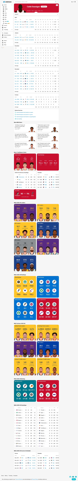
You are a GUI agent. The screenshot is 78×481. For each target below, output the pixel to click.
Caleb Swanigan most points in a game (24, 114)
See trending (19, 118)
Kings (42, 443)
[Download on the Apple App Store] (70, 477)
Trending (10, 475)
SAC (53, 179)
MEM (28, 60)
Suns (19, 179)
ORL (53, 465)
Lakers (42, 417)
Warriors (20, 187)
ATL (45, 465)
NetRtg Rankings (18, 299)
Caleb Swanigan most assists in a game (24, 112)
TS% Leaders (17, 256)
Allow (74, 479)
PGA (6, 21)
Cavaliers (20, 417)
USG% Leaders (18, 342)
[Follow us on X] (75, 476)
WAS (54, 468)
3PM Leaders (40, 240)
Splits (39, 10)
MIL (27, 76)
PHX (27, 39)
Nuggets (42, 415)
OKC (30, 468)
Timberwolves (21, 177)
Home (2, 475)
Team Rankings (41, 154)
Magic (19, 428)
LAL (27, 86)
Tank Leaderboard (42, 299)
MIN (27, 78)
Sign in (72, 1)
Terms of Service (18, 479)
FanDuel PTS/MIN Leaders (20, 359)
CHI (22, 460)
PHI (27, 50)
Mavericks (43, 438)
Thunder (42, 410)
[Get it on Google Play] (73, 477)
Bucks (19, 435)
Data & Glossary (7, 35)
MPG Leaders (40, 342)
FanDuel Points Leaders (20, 326)
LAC (27, 81)
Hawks (19, 423)
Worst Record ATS (42, 381)
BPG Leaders (17, 240)
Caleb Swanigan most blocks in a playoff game (26, 116)
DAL (30, 463)
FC (5, 11)
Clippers (20, 184)
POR (27, 21)
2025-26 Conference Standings (21, 172)
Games (36, 10)
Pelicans (42, 435)
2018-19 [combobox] (16, 14)
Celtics (19, 412)
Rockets (42, 420)
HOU (27, 27)
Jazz (42, 446)
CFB (6, 13)
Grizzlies (42, 441)
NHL (6, 17)
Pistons (19, 410)
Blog (5, 42)
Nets (19, 441)
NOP (27, 89)
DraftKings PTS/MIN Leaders (44, 359)
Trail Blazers (43, 6)
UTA (27, 24)
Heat (19, 433)
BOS (46, 457)
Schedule (40, 172)
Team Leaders (18, 154)
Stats (32, 10)
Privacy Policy (35, 479)
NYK (53, 460)
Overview (29, 10)
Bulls (19, 438)
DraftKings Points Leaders (43, 326)
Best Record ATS (18, 381)
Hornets (20, 430)
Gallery (5, 37)
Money (6, 23)
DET (22, 468)
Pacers (19, 443)
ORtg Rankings (18, 277)
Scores (5, 25)
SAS (27, 104)
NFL (5, 19)
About (5, 40)
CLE (22, 465)
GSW (28, 52)
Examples (6, 33)
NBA (6, 15)
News (5, 27)
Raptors (19, 420)
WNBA (6, 9)
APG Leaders (17, 223)
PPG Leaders (17, 205)
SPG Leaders (40, 223)
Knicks (19, 415)
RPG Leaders (40, 205)
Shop (5, 44)
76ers (19, 425)
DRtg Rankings (41, 277)
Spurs (32, 195)
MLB (6, 7)
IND (27, 101)
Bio (42, 10)
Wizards (19, 446)
